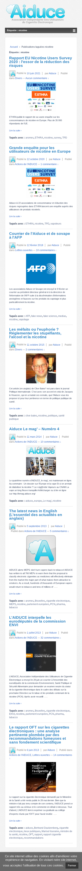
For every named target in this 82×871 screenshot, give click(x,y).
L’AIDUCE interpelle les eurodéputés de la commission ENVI (37, 621)
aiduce (29, 500)
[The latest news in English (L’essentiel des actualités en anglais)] (41, 550)
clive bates (31, 415)
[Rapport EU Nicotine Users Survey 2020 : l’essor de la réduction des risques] (41, 97)
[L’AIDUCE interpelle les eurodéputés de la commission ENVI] (41, 656)
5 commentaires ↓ (59, 531)
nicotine (48, 137)
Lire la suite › (15, 130)
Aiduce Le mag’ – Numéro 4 (34, 429)
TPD (64, 137)
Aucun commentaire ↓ (37, 78)
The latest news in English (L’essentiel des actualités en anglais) (35, 514)
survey (57, 137)
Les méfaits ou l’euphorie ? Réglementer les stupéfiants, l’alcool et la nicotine (35, 333)
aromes (29, 137)
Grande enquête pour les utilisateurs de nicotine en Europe (40, 150)
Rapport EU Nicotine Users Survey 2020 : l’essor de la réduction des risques (40, 61)
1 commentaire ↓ (50, 164)
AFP (27, 316)
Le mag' (47, 500)
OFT (31, 834)
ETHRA (39, 137)
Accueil (14, 46)
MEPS (12, 604)
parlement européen (38, 604)
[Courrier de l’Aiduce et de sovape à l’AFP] (41, 269)
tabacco (13, 607)
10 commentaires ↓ (46, 250)
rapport (38, 834)
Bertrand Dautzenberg (46, 828)
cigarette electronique (58, 600)
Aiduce (52, 73)
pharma (61, 604)
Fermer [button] (72, 865)
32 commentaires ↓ (51, 637)
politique (52, 415)
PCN (52, 604)
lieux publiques (32, 831)
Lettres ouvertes (23, 250)
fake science (50, 316)
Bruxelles (40, 600)
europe (38, 500)
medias (62, 316)
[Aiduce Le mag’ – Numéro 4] (41, 460)
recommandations (33, 837)
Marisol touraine (50, 831)
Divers (18, 78)
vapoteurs (56, 223)
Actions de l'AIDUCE (26, 164)
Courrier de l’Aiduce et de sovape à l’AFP (39, 235)
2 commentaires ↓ (35, 349)
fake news (36, 316)
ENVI (12, 714)
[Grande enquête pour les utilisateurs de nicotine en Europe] (41, 183)
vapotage (24, 319)
